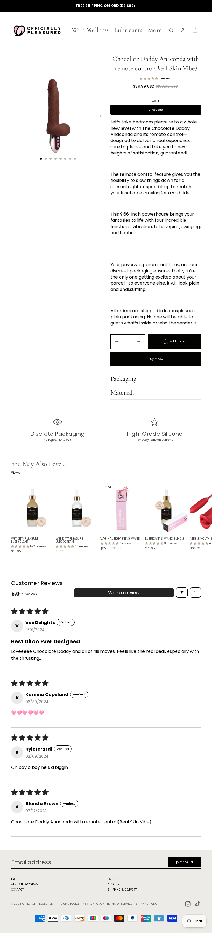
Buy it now (156, 359)
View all (16, 473)
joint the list (184, 862)
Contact (17, 890)
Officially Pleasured (37, 904)
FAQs (14, 879)
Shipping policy (147, 904)
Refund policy (69, 904)
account (114, 884)
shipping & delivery (122, 890)
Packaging (123, 379)
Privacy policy (93, 904)
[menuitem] (90, 30)
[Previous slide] (14, 116)
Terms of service (119, 904)
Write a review (123, 592)
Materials (122, 392)
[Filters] (182, 592)
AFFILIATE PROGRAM (24, 884)
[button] (149, 78)
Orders (113, 879)
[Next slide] (101, 116)
